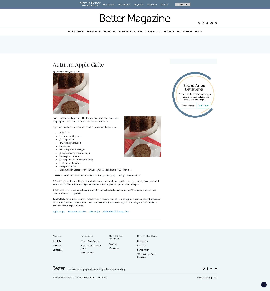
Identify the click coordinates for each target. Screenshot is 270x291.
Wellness (169, 31)
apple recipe (59, 211)
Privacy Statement (203, 277)
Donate (164, 4)
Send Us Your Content (90, 241)
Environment (94, 31)
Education (109, 31)
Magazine (138, 4)
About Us (57, 241)
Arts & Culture (76, 31)
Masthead (57, 245)
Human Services (127, 31)
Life (140, 31)
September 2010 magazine (116, 211)
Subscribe (204, 105)
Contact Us (57, 249)
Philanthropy (184, 31)
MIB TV (198, 31)
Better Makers (143, 249)
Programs (152, 4)
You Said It (141, 245)
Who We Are (114, 248)
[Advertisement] (193, 144)
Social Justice (153, 31)
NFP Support (124, 4)
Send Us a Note (87, 252)
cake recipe (94, 211)
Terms (215, 277)
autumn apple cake (77, 211)
